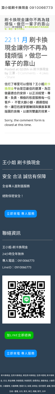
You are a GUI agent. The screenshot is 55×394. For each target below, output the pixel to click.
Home (7, 27)
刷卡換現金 (17, 27)
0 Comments (27, 73)
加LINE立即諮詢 (19, 335)
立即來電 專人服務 (21, 214)
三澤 (12, 73)
